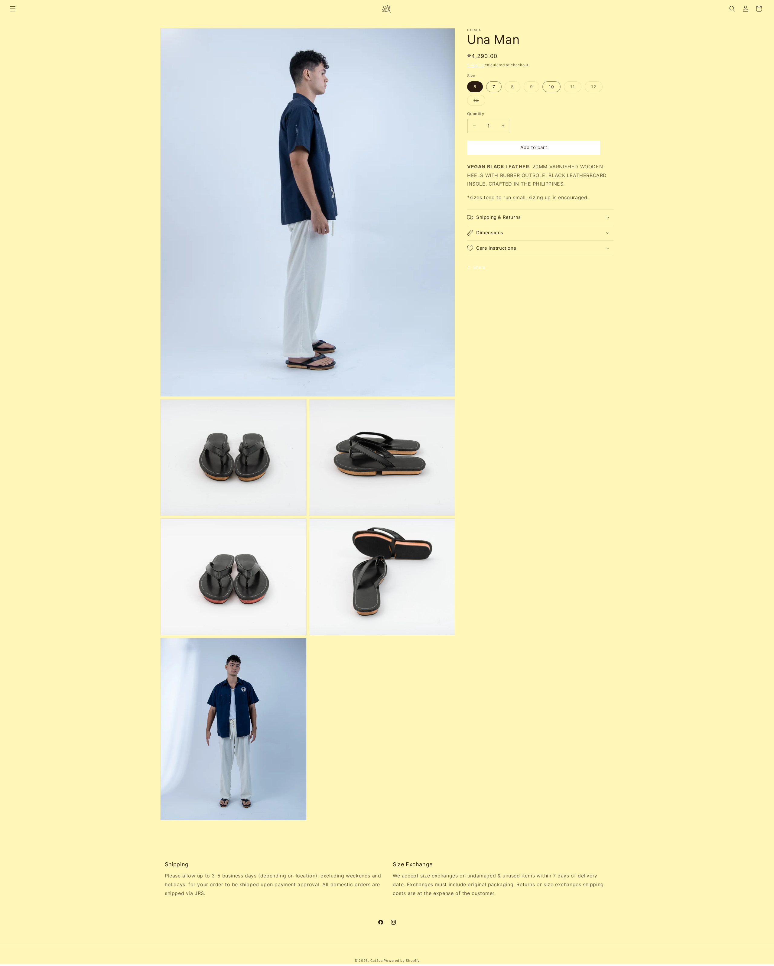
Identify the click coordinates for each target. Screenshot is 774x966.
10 (551, 86)
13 (479, 101)
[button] (12, 8)
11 (575, 88)
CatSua (376, 960)
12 (597, 88)
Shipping (475, 65)
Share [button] (479, 267)
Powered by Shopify (402, 960)
